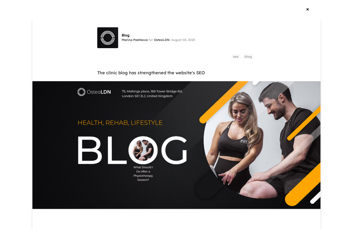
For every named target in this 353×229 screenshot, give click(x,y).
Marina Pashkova (135, 40)
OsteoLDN (162, 40)
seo (236, 56)
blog (248, 56)
